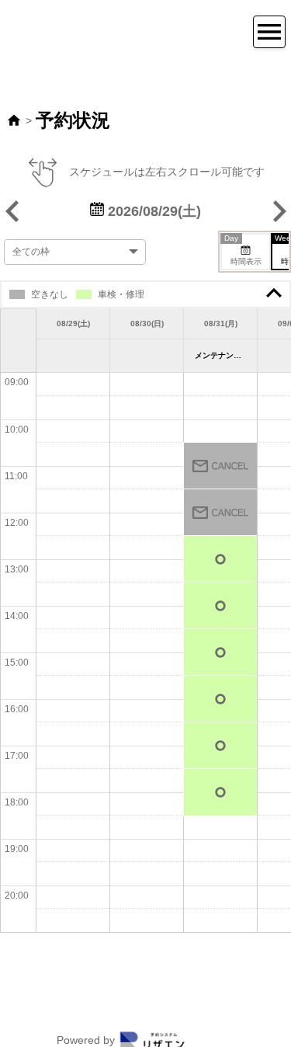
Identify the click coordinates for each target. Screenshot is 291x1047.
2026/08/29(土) (152, 211)
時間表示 (243, 250)
